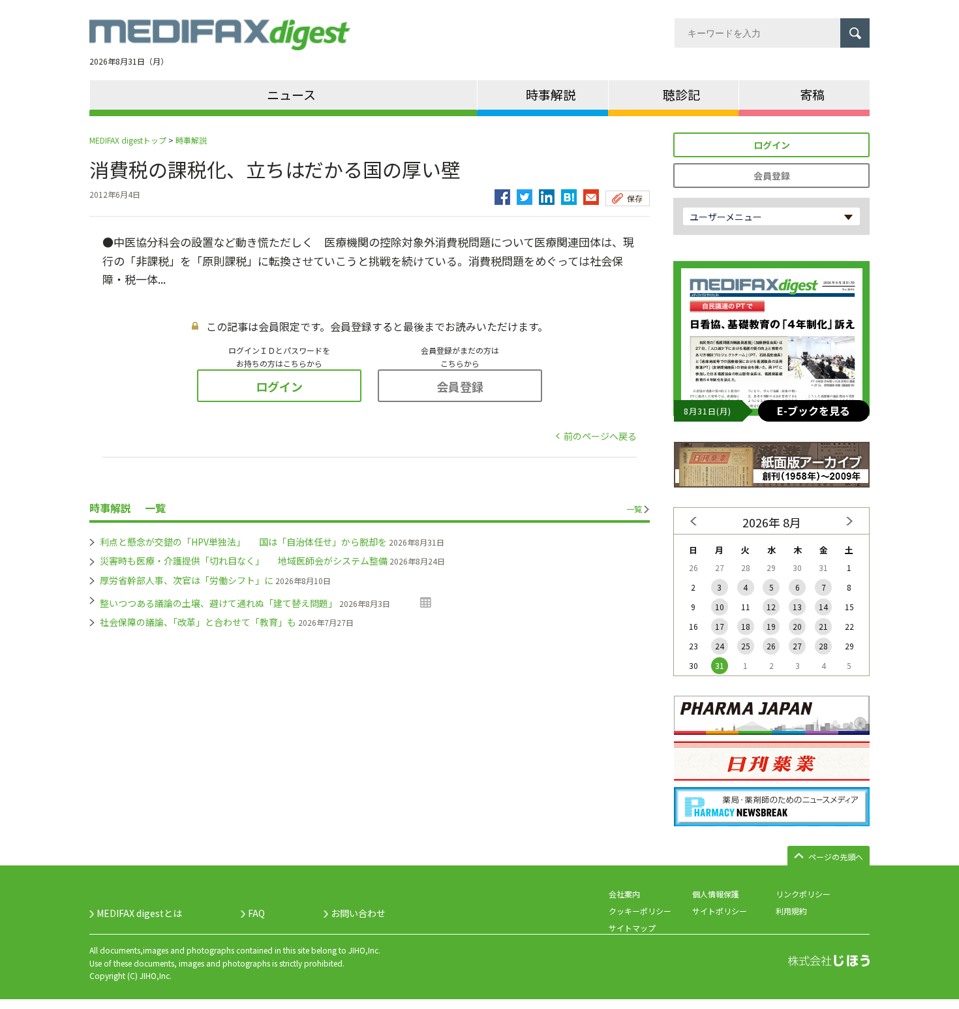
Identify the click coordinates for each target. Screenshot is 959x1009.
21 (823, 626)
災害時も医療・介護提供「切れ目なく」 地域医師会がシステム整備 (244, 560)
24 (719, 645)
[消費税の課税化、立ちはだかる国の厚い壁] (569, 193)
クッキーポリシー (640, 910)
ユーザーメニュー (726, 216)
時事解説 (191, 140)
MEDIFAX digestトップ (127, 140)
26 (771, 645)
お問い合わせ (358, 913)
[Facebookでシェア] (502, 193)
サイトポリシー (719, 910)
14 (823, 606)
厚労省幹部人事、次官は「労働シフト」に (186, 580)
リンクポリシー (803, 893)
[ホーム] (219, 42)
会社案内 (624, 893)
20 (797, 626)
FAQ (256, 913)
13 (797, 606)
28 (823, 645)
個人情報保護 (715, 893)
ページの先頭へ (835, 856)
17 (719, 626)
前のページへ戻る (600, 435)
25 (745, 645)
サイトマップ (632, 927)
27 (797, 645)
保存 (635, 198)
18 (745, 626)
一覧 (634, 508)
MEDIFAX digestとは (139, 913)
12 (771, 606)
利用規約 (791, 910)
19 (771, 626)
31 (719, 665)
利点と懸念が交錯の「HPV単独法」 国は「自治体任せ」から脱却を (243, 541)
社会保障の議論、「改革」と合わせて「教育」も (198, 622)
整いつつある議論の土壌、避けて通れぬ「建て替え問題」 (218, 603)
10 (719, 606)
